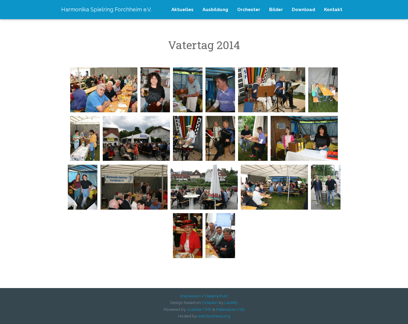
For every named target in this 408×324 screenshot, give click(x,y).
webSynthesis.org (214, 316)
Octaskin (210, 302)
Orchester (248, 9)
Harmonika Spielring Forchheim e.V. (106, 9)
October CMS (199, 309)
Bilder (276, 9)
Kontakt (333, 9)
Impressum (190, 295)
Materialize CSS (230, 309)
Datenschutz (216, 295)
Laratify (231, 302)
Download (303, 9)
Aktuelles (182, 9)
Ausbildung (215, 9)
